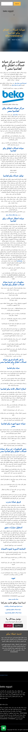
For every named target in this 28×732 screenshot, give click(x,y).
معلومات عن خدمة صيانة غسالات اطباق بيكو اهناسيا (13, 283)
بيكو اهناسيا (19, 261)
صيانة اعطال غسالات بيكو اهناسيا (13, 219)
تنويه (13, 578)
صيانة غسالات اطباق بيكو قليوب (13, 609)
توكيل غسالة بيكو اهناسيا (13, 175)
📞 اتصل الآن (8, 625)
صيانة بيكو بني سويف (13, 599)
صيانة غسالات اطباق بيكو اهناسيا (13, 149)
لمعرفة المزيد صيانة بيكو (20, 83)
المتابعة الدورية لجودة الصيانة (13, 549)
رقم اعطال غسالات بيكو (12, 215)
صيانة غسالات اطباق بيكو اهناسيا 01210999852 (14, 32)
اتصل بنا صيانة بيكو (16, 85)
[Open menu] (14, 15)
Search (17, 3)
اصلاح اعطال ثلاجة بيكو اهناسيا (13, 389)
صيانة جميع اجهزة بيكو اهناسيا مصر (13, 424)
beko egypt (8, 11)
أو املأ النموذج (18, 625)
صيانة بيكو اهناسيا (13, 368)
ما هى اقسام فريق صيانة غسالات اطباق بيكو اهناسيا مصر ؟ (13, 362)
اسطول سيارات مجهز (13, 527)
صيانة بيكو (15, 114)
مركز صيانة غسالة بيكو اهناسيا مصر (13, 109)
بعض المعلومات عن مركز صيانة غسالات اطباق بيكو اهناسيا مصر (13, 450)
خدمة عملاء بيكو (14, 633)
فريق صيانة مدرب (13, 502)
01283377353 (4, 675)
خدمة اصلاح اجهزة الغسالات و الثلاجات (13, 606)
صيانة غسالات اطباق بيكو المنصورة (13, 612)
